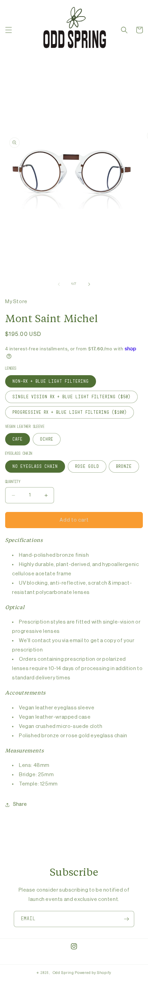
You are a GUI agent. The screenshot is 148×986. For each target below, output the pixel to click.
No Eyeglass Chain (35, 466)
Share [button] (20, 804)
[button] (8, 30)
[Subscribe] (126, 919)
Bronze (124, 466)
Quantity (12, 482)
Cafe (17, 439)
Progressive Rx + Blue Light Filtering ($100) (69, 412)
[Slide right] (89, 284)
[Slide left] (58, 284)
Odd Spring (63, 973)
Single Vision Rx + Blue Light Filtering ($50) (71, 396)
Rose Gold (87, 466)
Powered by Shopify (93, 973)
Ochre (46, 439)
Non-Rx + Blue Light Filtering (50, 381)
